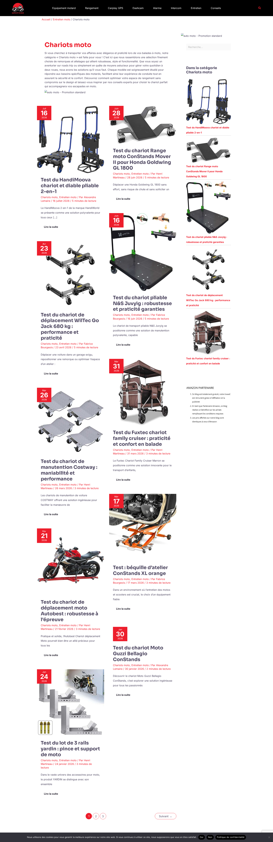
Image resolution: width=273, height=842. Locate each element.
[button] (259, 8)
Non (210, 837)
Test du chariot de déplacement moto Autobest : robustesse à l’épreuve (69, 611)
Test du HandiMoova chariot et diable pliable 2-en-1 (70, 185)
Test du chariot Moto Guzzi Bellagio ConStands (138, 653)
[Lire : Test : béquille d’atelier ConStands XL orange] (142, 527)
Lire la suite (51, 226)
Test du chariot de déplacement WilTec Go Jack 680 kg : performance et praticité (70, 326)
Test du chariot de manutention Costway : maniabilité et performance (69, 470)
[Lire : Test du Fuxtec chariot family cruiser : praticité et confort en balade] (142, 392)
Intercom (176, 8)
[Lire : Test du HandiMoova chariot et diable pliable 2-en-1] (70, 139)
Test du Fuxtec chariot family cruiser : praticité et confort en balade (141, 438)
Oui (201, 837)
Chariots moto (49, 197)
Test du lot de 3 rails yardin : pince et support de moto (70, 749)
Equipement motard (64, 8)
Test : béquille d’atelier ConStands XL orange (140, 570)
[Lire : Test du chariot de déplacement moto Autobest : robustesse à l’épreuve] (70, 561)
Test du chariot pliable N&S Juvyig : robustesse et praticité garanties (142, 303)
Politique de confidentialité (230, 837)
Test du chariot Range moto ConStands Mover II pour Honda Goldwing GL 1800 (142, 159)
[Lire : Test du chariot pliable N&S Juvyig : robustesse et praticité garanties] (142, 251)
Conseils (216, 8)
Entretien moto (68, 197)
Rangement (91, 8)
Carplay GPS (115, 8)
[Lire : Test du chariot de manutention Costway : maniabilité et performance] (70, 421)
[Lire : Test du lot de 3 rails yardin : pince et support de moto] (70, 702)
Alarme (157, 8)
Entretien (196, 8)
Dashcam (138, 8)
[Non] (269, 837)
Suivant (165, 816)
